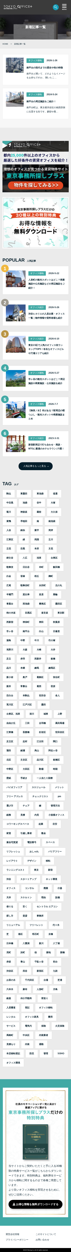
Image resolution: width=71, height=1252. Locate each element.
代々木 (56, 925)
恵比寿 (26, 594)
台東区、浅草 (13, 714)
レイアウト (12, 860)
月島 (55, 989)
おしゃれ (34, 851)
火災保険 (59, 1026)
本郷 (22, 668)
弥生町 (56, 677)
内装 (27, 1044)
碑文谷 (9, 557)
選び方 (9, 805)
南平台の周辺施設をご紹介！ (41, 101)
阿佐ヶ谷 (53, 750)
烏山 (36, 750)
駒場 (41, 769)
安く (25, 906)
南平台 (26, 631)
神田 (41, 622)
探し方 (9, 915)
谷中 (39, 502)
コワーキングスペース (17, 824)
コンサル (29, 888)
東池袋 (40, 493)
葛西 (39, 686)
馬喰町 (9, 1035)
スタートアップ (28, 879)
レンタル (11, 1017)
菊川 (8, 512)
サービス (11, 1026)
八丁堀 (56, 943)
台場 (46, 980)
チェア (26, 805)
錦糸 (22, 530)
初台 (55, 961)
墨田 (43, 704)
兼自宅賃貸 (12, 842)
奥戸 (25, 677)
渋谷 (8, 879)
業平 (36, 530)
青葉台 (9, 603)
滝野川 (9, 649)
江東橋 (9, 732)
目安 (55, 824)
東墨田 (23, 493)
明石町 (35, 934)
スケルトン (26, 897)
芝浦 (60, 980)
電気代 (28, 1026)
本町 (41, 567)
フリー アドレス (14, 796)
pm (59, 796)
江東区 (9, 539)
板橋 (53, 658)
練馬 (36, 668)
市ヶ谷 (9, 631)
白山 (41, 631)
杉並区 (42, 732)
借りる (9, 906)
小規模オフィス (56, 815)
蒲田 (8, 750)
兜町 (8, 952)
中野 (22, 640)
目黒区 (28, 612)
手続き (23, 778)
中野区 (9, 769)
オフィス (11, 888)
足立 (8, 658)
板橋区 (56, 759)
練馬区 (51, 668)
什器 (60, 888)
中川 (36, 640)
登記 (27, 1007)
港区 (20, 934)
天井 (8, 897)
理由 (43, 897)
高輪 (55, 594)
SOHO (61, 1053)
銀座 (8, 998)
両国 (36, 539)
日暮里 (56, 631)
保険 (43, 1026)
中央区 (26, 1035)
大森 (25, 649)
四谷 (25, 971)
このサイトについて (46, 1234)
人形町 (40, 989)
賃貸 (25, 915)
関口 (55, 741)
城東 (46, 714)
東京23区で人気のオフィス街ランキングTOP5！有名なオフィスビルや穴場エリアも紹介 (46, 349)
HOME (5, 44)
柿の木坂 (11, 612)
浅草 (39, 557)
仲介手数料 (26, 998)
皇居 (41, 594)
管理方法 (55, 805)
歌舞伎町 (25, 585)
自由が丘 (11, 723)
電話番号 (31, 842)
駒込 (8, 493)
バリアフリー (55, 851)
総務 (8, 815)
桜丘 (36, 576)
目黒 (22, 548)
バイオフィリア (14, 787)
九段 (55, 971)
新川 (41, 943)
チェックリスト (40, 796)
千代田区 (29, 980)
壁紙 (8, 778)
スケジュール (38, 787)
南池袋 (51, 521)
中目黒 (9, 502)
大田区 (26, 769)
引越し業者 (26, 833)
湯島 (8, 640)
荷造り (44, 998)
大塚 (53, 502)
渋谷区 (9, 971)
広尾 (8, 585)
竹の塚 (51, 640)
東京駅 (61, 612)
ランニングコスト (15, 870)
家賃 (8, 833)
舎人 (57, 695)
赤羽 (22, 658)
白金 (8, 576)
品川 (8, 668)
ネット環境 (51, 879)
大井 (53, 649)
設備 (57, 897)
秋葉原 (56, 622)
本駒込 (26, 695)
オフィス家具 (32, 1017)
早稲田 (23, 521)
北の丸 (58, 585)
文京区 (23, 759)
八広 (25, 557)
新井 (8, 686)
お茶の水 (11, 980)
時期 (55, 769)
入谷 (8, 530)
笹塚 (22, 576)
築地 (48, 952)
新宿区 (40, 971)
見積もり (11, 1044)
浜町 (22, 952)
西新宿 (9, 622)
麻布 (25, 989)
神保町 (26, 622)
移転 (48, 860)
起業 (41, 824)
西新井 (37, 658)
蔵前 (39, 512)
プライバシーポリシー (17, 1239)
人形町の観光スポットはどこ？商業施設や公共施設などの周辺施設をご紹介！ (46, 283)
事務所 (40, 915)
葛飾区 (40, 677)
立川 (50, 539)
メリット (59, 787)
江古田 (40, 741)
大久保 (54, 512)
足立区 (9, 741)
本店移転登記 (13, 1053)
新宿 (50, 870)
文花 (50, 548)
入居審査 (11, 1007)
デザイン (31, 860)
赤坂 (8, 961)
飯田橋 (56, 567)
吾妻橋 (26, 732)
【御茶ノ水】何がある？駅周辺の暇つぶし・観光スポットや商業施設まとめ (46, 414)
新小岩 (9, 677)
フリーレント (36, 925)
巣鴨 (8, 521)
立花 (8, 548)
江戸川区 (27, 704)
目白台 (9, 695)
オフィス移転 (35, 60)
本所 (36, 548)
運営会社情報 (12, 1234)
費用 (50, 1017)
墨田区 (58, 603)
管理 (46, 1053)
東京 (36, 870)
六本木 (9, 989)
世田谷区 (59, 732)
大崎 (39, 649)
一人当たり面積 (45, 778)
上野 (60, 714)
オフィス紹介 (37, 307)
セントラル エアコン (47, 906)
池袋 (25, 502)
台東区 (54, 557)
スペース (50, 842)
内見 (36, 815)
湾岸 (50, 530)
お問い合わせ (42, 1239)
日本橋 (9, 943)
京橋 (50, 934)
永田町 (42, 585)
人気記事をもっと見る (34, 466)
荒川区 (9, 704)
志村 (25, 741)
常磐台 (23, 686)
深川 (32, 714)
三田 (27, 723)
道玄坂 (44, 612)
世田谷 (42, 695)
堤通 (55, 493)
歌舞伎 (9, 567)
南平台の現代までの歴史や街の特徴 (45, 67)
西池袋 (26, 603)
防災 (32, 1053)
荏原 (53, 686)
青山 (22, 961)
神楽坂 (23, 512)
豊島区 (42, 603)
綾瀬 (22, 750)
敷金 (43, 833)
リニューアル (13, 925)
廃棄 (46, 888)
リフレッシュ (13, 851)
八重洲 (26, 943)
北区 (8, 759)
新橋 (62, 952)
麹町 (50, 576)
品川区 (40, 759)
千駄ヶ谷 (39, 961)
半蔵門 (9, 594)
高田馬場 (59, 723)
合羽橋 (42, 723)
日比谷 (26, 567)
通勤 (41, 1044)
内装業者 (43, 1035)
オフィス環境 (13, 1062)
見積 (22, 815)
